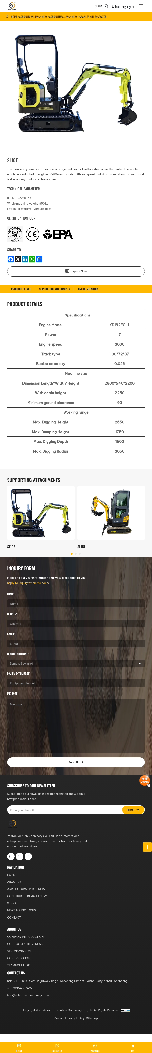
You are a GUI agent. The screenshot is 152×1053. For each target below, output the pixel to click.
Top (132, 1050)
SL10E (11, 546)
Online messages (88, 289)
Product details (21, 289)
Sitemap (92, 1018)
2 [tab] (76, 554)
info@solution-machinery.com (28, 995)
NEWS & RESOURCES (21, 910)
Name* (10, 594)
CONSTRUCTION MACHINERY (27, 896)
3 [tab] (80, 554)
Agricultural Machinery (63, 16)
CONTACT (14, 917)
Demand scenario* (18, 654)
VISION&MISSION (19, 951)
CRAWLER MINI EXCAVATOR (92, 16)
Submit (73, 762)
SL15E (81, 546)
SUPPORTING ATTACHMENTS (54, 289)
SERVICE (13, 903)
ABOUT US (14, 881)
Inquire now (78, 271)
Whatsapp (95, 1050)
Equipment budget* (18, 673)
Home (14, 16)
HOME (11, 874)
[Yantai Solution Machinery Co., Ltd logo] (12, 6)
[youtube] (28, 856)
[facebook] (19, 856)
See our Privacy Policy (69, 1018)
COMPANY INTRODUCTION (25, 936)
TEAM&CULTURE (18, 965)
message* (12, 693)
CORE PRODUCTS (19, 958)
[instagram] (11, 856)
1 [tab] (72, 554)
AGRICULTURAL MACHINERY (33, 16)
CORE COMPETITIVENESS (25, 944)
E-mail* (11, 634)
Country (12, 614)
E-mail (19, 1050)
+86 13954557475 (19, 988)
